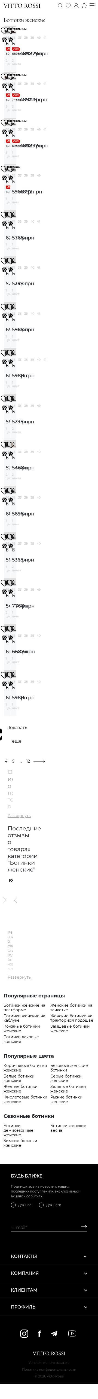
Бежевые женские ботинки (69, 1068)
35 (25, 313)
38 (26, 38)
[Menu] (92, 5)
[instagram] (24, 1334)
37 (20, 38)
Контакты (24, 1256)
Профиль (23, 1307)
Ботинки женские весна (68, 1128)
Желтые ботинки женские (21, 1089)
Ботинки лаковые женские (21, 1039)
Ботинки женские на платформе (24, 1007)
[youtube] (72, 1333)
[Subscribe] (82, 1227)
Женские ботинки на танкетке (71, 1007)
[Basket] (84, 5)
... (21, 761)
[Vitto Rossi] (22, 6)
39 (32, 38)
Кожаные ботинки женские (22, 1028)
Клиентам (24, 1290)
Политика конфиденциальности (49, 1369)
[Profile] (76, 5)
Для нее (24, 1205)
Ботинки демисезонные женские (18, 1130)
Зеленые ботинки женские (68, 1089)
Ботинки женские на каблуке (24, 1018)
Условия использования (49, 1363)
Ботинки (7, 43)
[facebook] (39, 1333)
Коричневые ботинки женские (25, 1068)
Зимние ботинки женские (20, 1143)
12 (28, 761)
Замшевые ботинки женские (70, 1028)
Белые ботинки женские (19, 1078)
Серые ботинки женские (66, 1078)
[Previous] (16, 900)
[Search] (60, 5)
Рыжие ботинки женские (66, 1099)
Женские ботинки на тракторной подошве (71, 1018)
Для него (53, 1205)
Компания (25, 1273)
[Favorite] (68, 5)
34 (20, 313)
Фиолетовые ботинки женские (25, 1099)
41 (44, 38)
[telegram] (54, 1333)
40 (39, 38)
